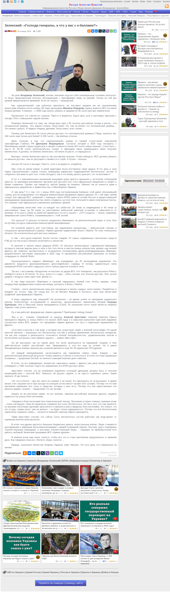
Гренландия (100, 15)
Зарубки (135, 1)
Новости (50, 12)
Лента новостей (64, 12)
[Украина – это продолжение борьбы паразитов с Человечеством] (129, 42)
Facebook (159, 181)
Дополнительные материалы (111, 1)
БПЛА (65, 461)
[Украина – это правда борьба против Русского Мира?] (129, 102)
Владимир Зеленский (49, 461)
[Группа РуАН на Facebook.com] (8, 2)
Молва (142, 1)
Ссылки (127, 1)
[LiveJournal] (103, 31)
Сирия (133, 12)
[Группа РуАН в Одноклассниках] (11, 2)
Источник (113, 455)
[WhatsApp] (111, 31)
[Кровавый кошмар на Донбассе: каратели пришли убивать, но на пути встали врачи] (129, 203)
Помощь (149, 12)
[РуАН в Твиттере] (15, 2)
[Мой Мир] (96, 31)
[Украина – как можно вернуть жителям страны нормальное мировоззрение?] (129, 90)
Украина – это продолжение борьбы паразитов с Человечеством (151, 36)
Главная (22, 12)
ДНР (111, 12)
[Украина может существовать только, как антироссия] (129, 215)
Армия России (33, 572)
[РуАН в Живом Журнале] (19, 2)
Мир (141, 12)
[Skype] (61, 453)
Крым (104, 12)
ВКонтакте (148, 181)
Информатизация (79, 461)
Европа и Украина (90, 572)
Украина (95, 12)
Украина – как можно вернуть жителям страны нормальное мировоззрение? (152, 85)
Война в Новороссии (113, 572)
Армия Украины (50, 572)
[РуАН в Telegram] (22, 2)
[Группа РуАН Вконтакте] (4, 2)
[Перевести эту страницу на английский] (6, 31)
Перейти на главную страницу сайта (61, 583)
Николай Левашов (136, 15)
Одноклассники (133, 181)
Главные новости (36, 12)
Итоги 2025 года (61, 15)
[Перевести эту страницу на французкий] (12, 31)
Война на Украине (22, 15)
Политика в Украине (100, 461)
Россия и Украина (70, 572)
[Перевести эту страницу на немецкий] (9, 31)
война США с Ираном (42, 15)
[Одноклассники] (89, 31)
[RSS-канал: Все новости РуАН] (167, 6)
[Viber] (107, 31)
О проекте (157, 1)
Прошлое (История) (117, 15)
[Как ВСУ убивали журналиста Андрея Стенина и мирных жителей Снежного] (129, 227)
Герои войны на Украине (82, 15)
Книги (149, 1)
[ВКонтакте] (92, 31)
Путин (85, 12)
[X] (100, 31)
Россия (77, 12)
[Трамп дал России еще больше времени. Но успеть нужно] (129, 30)
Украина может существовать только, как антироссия (150, 209)
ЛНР (118, 12)
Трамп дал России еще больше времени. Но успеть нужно (151, 24)
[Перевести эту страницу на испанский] (15, 31)
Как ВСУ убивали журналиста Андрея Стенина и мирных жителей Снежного (152, 222)
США (125, 12)
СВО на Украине (15, 572)
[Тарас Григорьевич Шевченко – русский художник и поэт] (129, 126)
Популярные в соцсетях (158, 15)
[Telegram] (115, 31)
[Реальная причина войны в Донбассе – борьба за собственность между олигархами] (129, 114)
